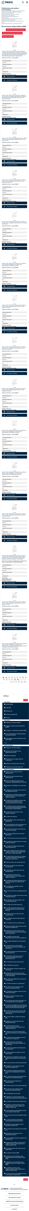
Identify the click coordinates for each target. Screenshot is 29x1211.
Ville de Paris (5, 577)
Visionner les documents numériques (12, 33)
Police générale (11, 15)
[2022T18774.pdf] (14, 298)
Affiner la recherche (8, 36)
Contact (14, 1209)
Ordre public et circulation (13, 14)
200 (25, 681)
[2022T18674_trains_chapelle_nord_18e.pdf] (14, 44)
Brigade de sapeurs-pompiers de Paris (16, 10)
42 (12, 679)
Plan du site (14, 1205)
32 (9, 677)
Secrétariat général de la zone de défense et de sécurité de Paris (12, 19)
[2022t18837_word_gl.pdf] (14, 549)
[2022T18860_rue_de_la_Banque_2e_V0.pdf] (14, 595)
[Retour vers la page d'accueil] (7, 2)
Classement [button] (7, 720)
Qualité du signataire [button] (9, 769)
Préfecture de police (6, 73)
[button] (5, 743)
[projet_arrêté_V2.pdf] (14, 637)
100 (22, 681)
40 (6, 679)
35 (17, 677)
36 (20, 677)
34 (14, 677)
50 (18, 681)
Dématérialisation (14, 1193)
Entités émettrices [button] (8, 745)
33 (11, 677)
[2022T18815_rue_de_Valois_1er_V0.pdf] (14, 424)
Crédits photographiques (14, 1201)
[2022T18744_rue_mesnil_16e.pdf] (14, 257)
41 (9, 679)
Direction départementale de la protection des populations (12, 12)
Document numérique (12, 80)
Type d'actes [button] (7, 702)
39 (3, 679)
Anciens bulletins (14, 1197)
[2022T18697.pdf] (14, 131)
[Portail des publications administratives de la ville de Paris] (5, 1189)
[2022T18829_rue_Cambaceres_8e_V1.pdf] (14, 465)
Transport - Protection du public (15, 23)
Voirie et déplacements (7, 579)
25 (16, 681)
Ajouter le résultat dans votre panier (16, 29)
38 (25, 677)
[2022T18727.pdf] (14, 173)
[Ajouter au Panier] (4, 76)
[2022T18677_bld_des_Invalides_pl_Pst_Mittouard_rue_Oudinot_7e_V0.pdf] (14, 88)
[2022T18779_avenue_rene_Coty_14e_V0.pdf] (14, 340)
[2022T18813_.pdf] (14, 382)
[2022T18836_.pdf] (14, 507)
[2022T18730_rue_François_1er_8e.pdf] (14, 215)
